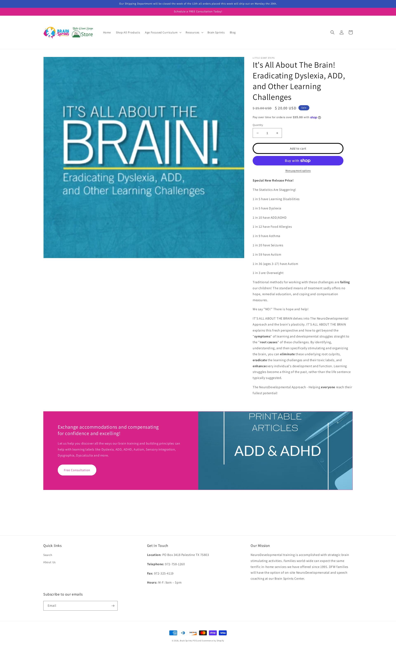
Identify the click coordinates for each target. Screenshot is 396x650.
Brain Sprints (186, 640)
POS (195, 640)
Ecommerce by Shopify (213, 640)
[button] (163, 32)
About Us (49, 562)
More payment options (298, 170)
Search (47, 555)
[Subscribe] (112, 606)
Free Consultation (77, 470)
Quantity (258, 125)
